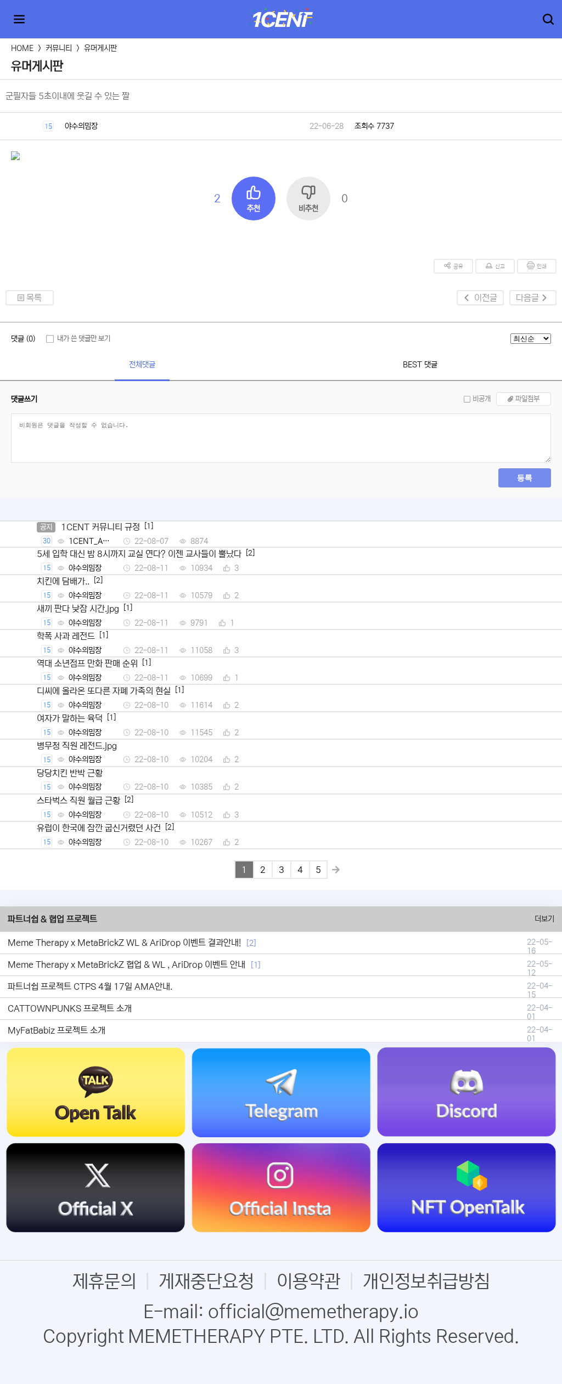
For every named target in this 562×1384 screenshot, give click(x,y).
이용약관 (308, 1282)
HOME (22, 48)
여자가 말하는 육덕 (70, 718)
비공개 (482, 399)
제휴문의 (104, 1282)
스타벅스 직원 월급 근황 (78, 801)
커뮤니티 (59, 48)
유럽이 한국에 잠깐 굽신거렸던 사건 (99, 828)
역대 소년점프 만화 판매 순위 (87, 663)
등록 (524, 477)
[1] (256, 965)
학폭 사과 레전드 (66, 636)
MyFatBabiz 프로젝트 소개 (56, 1030)
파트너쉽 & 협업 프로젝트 (52, 919)
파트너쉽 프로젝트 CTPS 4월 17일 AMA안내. (90, 986)
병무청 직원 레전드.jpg (77, 746)
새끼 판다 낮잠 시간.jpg (78, 609)
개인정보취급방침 (426, 1282)
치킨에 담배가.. (63, 581)
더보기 (544, 919)
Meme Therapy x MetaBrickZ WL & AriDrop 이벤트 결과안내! (124, 943)
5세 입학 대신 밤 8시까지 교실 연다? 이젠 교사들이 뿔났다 (139, 554)
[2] (251, 943)
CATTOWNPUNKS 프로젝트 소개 (70, 1008)
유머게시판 (100, 48)
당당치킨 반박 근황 (70, 773)
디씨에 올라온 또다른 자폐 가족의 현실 (104, 691)
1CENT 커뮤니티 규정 (100, 527)
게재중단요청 (206, 1282)
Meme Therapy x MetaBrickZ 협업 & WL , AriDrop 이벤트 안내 (126, 964)
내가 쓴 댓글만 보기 (83, 338)
